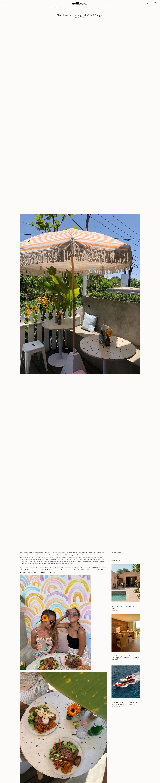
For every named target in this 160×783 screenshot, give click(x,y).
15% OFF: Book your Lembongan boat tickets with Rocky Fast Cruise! (125, 703)
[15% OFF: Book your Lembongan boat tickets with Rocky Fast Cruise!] (126, 681)
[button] (54, 7)
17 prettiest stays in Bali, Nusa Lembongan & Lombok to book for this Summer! (125, 657)
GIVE (100, 552)
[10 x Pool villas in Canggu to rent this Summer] (126, 583)
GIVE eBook (84, 570)
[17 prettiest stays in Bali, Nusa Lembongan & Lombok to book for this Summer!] (126, 633)
